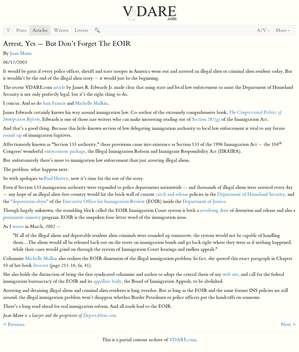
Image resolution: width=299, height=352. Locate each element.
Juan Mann (21, 53)
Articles (40, 30)
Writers (61, 30)
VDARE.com (182, 340)
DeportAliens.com (99, 315)
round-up (12, 135)
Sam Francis (54, 103)
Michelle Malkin (91, 103)
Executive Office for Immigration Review (103, 201)
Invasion (40, 265)
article (59, 87)
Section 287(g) (206, 119)
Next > (288, 324)
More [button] (282, 30)
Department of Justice (204, 201)
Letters (81, 30)
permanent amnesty (22, 217)
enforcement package (64, 151)
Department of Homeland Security (251, 194)
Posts (21, 30)
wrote (18, 226)
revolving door (214, 210)
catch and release (172, 194)
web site (230, 274)
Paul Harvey (56, 178)
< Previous (14, 324)
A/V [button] (262, 30)
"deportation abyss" (29, 201)
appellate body (107, 281)
